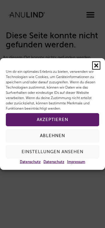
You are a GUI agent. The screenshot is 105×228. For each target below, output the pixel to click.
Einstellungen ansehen (52, 152)
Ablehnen (52, 136)
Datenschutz (30, 162)
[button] (96, 65)
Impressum (76, 162)
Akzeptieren (52, 120)
